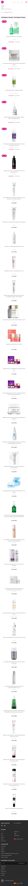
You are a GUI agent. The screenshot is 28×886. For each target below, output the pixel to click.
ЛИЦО (2, 7)
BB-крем (2, 869)
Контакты (3, 847)
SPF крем (3, 873)
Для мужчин (3, 840)
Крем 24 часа (3, 871)
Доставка (2, 851)
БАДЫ (15, 833)
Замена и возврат (4, 857)
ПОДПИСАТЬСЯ (22, 863)
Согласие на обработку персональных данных (9, 853)
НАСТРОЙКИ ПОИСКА (7, 12)
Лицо (2, 833)
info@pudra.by (18, 823)
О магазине (3, 846)
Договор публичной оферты (6, 855)
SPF (2, 831)
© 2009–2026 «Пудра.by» (9, 880)
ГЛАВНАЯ (2, 5)
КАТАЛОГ (2, 6)
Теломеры (3, 867)
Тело (2, 835)
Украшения (16, 831)
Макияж (2, 837)
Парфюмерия (16, 835)
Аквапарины (3, 866)
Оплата (2, 849)
